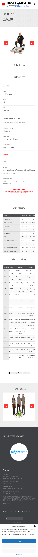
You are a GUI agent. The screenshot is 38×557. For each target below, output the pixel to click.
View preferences (19, 551)
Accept (19, 541)
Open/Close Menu (3, 4)
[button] (35, 526)
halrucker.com (9, 173)
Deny (19, 546)
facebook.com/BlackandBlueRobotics (20, 170)
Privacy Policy (19, 554)
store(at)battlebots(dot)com (15, 488)
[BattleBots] (20, 4)
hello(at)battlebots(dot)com (15, 478)
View (19, 410)
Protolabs (5, 154)
